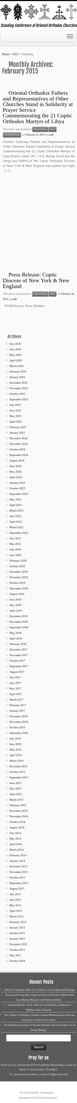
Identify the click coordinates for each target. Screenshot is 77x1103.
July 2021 (15, 538)
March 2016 (16, 760)
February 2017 (17, 705)
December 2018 (18, 616)
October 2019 (17, 582)
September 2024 (18, 455)
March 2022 (16, 527)
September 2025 (18, 399)
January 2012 (17, 938)
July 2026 (15, 343)
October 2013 (17, 877)
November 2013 (18, 872)
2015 (15, 54)
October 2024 (17, 449)
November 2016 (18, 721)
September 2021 (18, 532)
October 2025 (17, 393)
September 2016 (18, 733)
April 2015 (15, 794)
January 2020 (17, 566)
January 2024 (17, 482)
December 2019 (18, 571)
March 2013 (16, 916)
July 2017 (15, 677)
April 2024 (15, 477)
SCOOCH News (11, 135)
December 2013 (18, 866)
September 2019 (18, 588)
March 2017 (16, 699)
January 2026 (17, 377)
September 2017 (18, 666)
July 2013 (15, 894)
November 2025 (18, 388)
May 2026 (15, 354)
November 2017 (18, 655)
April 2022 (15, 521)
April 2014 (15, 844)
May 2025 (15, 416)
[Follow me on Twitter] (8, 38)
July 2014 (15, 833)
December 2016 (18, 716)
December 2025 (18, 382)
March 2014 (16, 849)
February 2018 (17, 644)
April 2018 (15, 638)
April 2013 (15, 910)
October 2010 (17, 961)
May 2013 (15, 905)
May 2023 (15, 499)
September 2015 (18, 777)
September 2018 (18, 627)
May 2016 (15, 749)
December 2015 (18, 766)
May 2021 (15, 544)
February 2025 (17, 427)
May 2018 (15, 632)
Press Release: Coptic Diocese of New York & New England (36, 280)
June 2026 (15, 349)
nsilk (51, 134)
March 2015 (16, 799)
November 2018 (18, 621)
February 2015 (17, 805)
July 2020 (15, 549)
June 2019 (15, 599)
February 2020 (17, 560)
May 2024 (15, 471)
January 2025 (17, 432)
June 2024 (15, 466)
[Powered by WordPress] (55, 1092)
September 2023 (18, 493)
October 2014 (17, 822)
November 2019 (18, 577)
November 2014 (18, 816)
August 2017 (16, 671)
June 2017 (15, 683)
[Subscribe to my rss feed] (4, 38)
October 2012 (17, 933)
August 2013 (16, 888)
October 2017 (17, 660)
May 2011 (15, 955)
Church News (40, 129)
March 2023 (16, 510)
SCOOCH (34, 1092)
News (52, 129)
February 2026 (17, 371)
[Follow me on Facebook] (12, 38)
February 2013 (17, 922)
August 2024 (16, 460)
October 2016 (17, 727)
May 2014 (15, 838)
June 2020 (15, 555)
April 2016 (15, 755)
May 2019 (15, 605)
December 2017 (18, 649)
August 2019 (16, 594)
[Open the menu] (70, 36)
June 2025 (15, 410)
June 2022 (15, 516)
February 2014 (17, 855)
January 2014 (17, 860)
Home (5, 54)
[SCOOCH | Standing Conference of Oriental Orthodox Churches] (38, 12)
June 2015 (15, 783)
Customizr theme (48, 1097)
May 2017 (15, 688)
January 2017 (17, 710)
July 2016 (15, 738)
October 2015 (17, 771)
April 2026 (15, 360)
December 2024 (18, 438)
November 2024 (18, 443)
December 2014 (18, 810)
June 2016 (15, 744)
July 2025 (15, 405)
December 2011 (18, 944)
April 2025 (15, 421)
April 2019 (15, 610)
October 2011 (17, 949)
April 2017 (15, 694)
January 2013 (17, 927)
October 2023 (17, 488)
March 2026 (16, 366)
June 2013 (15, 899)
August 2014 (16, 827)
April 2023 (15, 505)
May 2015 (15, 788)
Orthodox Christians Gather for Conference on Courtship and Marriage (39, 989)
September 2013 (18, 883)
